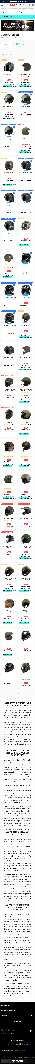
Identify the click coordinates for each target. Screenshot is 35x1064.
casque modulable (24, 889)
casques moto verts (12, 989)
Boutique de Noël (13, 1052)
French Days (22, 1050)
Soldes (16, 1050)
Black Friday (4, 1052)
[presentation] (3, 1)
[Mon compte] (29, 5)
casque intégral (11, 874)
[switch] (18, 44)
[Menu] (2, 4)
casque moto (26, 713)
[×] (33, 17)
